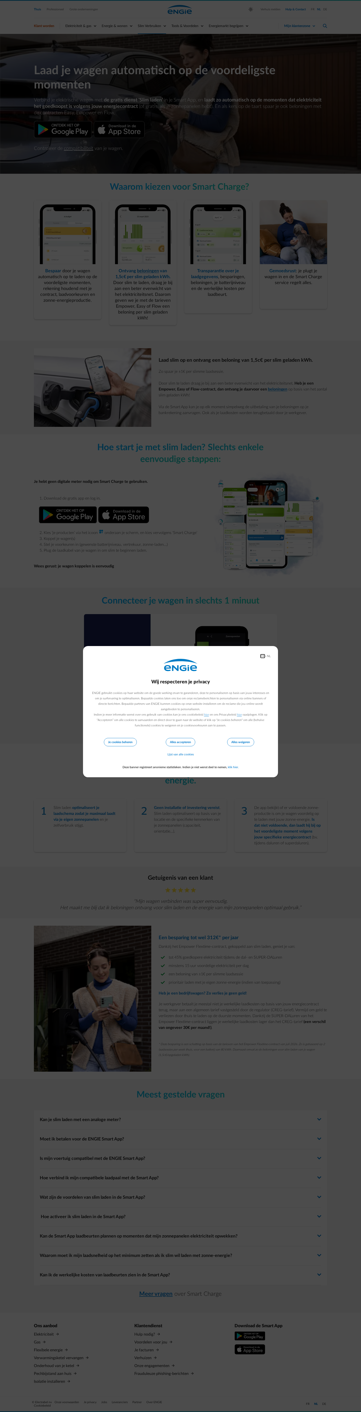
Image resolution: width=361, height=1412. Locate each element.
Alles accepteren (180, 742)
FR (262, 656)
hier (206, 714)
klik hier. (233, 767)
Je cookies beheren (120, 742)
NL (269, 656)
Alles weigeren (240, 742)
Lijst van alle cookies (180, 754)
